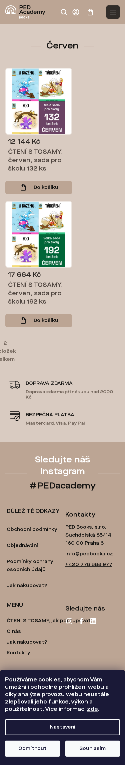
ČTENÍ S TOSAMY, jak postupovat (49, 621)
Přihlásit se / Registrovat (77, 12)
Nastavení (62, 727)
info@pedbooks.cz (89, 554)
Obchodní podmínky (32, 529)
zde (92, 709)
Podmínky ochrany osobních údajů (30, 565)
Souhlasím (92, 748)
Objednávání (22, 545)
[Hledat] (63, 12)
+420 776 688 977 (88, 564)
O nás (14, 631)
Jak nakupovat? (27, 585)
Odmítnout (32, 748)
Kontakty (18, 653)
